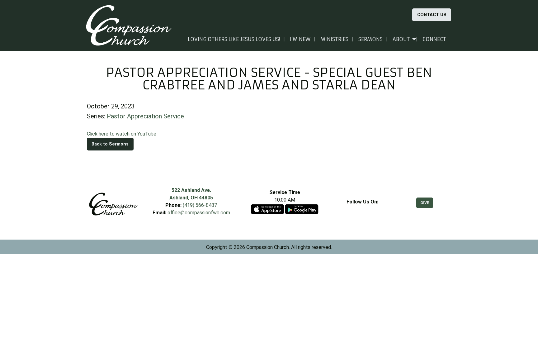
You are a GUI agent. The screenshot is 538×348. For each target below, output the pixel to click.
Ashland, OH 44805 (191, 198)
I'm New (300, 39)
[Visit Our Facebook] (362, 209)
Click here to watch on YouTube (121, 134)
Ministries (334, 39)
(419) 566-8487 (200, 205)
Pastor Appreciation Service (145, 116)
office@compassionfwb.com (199, 213)
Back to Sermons (110, 144)
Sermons (370, 39)
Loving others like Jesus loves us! (234, 39)
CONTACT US (431, 14)
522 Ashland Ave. (191, 190)
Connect (434, 39)
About (401, 39)
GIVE (424, 203)
